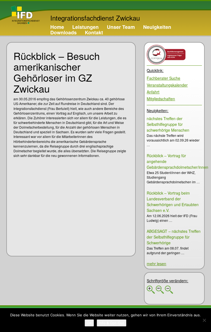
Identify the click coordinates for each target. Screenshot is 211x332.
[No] (204, 320)
